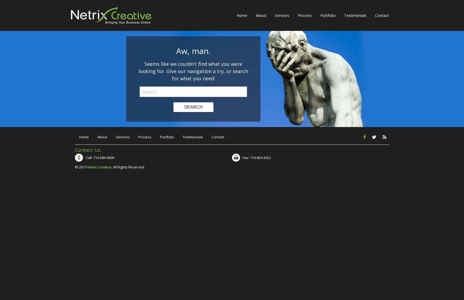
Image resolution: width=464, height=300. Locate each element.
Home (242, 15)
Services (282, 15)
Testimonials (355, 15)
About (261, 15)
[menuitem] (242, 15)
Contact (382, 15)
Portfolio (328, 15)
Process (305, 15)
